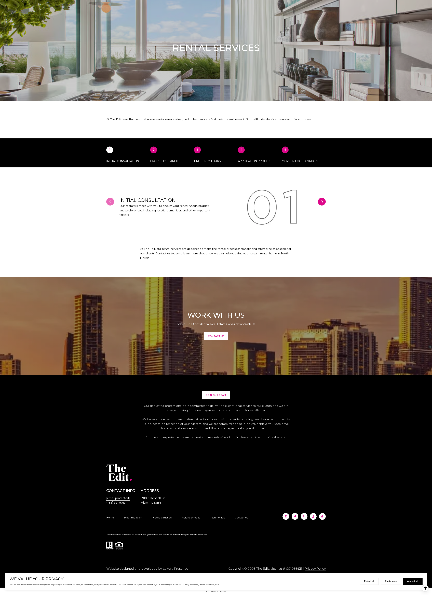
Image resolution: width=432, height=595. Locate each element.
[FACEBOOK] (295, 516)
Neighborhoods (191, 517)
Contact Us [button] (216, 336)
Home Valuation (162, 517)
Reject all (369, 581)
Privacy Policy (315, 569)
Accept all (412, 581)
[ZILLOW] (313, 516)
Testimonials (217, 517)
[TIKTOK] (322, 516)
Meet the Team (133, 517)
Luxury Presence (175, 569)
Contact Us (241, 517)
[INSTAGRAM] (285, 516)
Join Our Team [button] (216, 395)
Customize (391, 581)
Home (110, 517)
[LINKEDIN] (304, 516)
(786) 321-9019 (116, 502)
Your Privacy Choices (216, 591)
